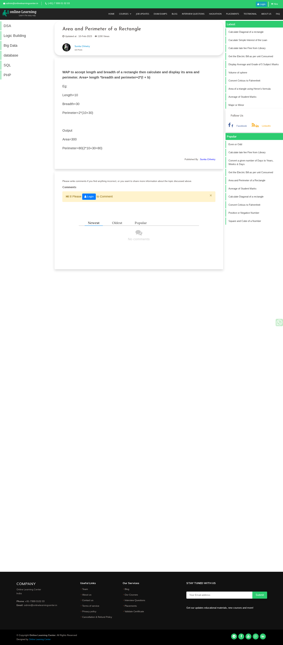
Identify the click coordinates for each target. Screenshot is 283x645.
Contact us (87, 600)
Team (85, 589)
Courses (124, 13)
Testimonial (250, 13)
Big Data (10, 45)
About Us (266, 13)
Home (111, 13)
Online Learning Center (40, 639)
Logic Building (15, 36)
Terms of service (90, 606)
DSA (7, 26)
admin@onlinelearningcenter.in (22, 3)
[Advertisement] (23, 128)
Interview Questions (193, 13)
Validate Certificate (134, 611)
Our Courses (131, 595)
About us (86, 595)
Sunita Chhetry (82, 46)
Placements (232, 13)
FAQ (278, 13)
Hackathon (215, 13)
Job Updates (142, 13)
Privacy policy (89, 611)
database (11, 55)
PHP (7, 75)
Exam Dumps (160, 13)
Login (262, 4)
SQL (7, 65)
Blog (174, 13)
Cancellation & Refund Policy (97, 617)
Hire (275, 4)
